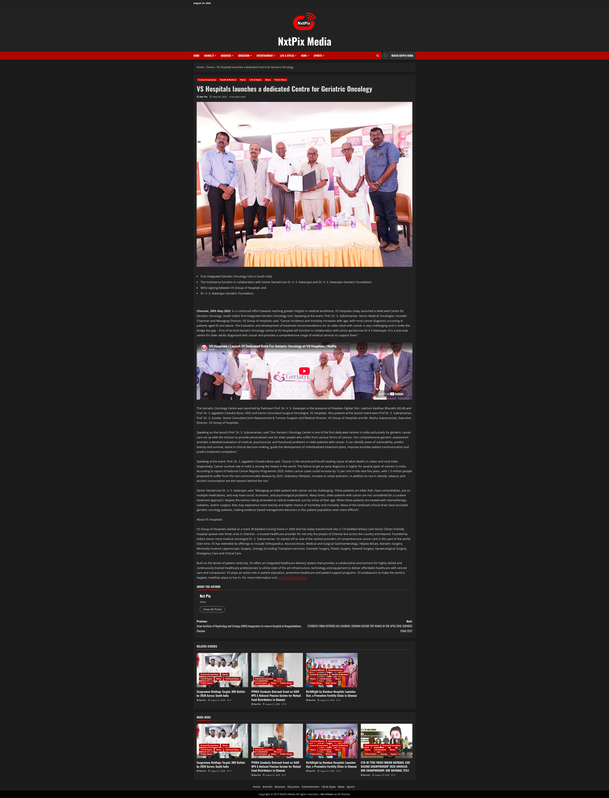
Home (196, 55)
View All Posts (212, 609)
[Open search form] (378, 56)
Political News (232, 678)
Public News (280, 79)
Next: (360, 626)
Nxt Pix (203, 96)
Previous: (249, 626)
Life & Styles (287, 55)
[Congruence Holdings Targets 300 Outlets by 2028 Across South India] (222, 670)
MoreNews (327, 794)
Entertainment (265, 55)
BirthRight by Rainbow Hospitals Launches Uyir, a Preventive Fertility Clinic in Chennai (331, 693)
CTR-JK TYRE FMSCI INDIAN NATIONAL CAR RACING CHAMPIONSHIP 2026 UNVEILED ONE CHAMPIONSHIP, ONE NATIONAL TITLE (385, 766)
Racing (383, 754)
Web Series (331, 683)
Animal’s (209, 55)
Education (243, 55)
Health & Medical (228, 79)
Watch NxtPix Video (402, 55)
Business (226, 55)
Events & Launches (207, 79)
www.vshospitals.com (292, 577)
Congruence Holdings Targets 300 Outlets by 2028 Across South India (221, 693)
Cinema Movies (317, 670)
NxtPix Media (304, 40)
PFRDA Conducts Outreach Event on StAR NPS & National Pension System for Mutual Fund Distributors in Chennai (276, 695)
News (304, 55)
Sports (318, 55)
